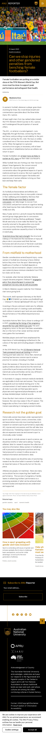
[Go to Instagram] (21, 614)
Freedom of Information (27, 706)
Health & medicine (15, 52)
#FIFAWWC (15, 299)
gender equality (8, 502)
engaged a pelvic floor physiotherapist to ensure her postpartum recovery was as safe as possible (22, 282)
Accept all (32, 730)
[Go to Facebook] (13, 614)
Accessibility (16, 708)
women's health (24, 502)
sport (16, 502)
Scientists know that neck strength (16, 236)
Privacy (14, 706)
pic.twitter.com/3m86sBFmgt (31, 299)
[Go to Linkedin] (26, 614)
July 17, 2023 (38, 302)
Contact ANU (16, 703)
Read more (17, 725)
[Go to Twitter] (17, 614)
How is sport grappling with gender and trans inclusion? (17, 543)
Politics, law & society (9, 561)
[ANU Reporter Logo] (10, 3)
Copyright (26, 703)
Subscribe (23, 597)
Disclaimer (34, 703)
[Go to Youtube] (30, 614)
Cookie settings (12, 730)
